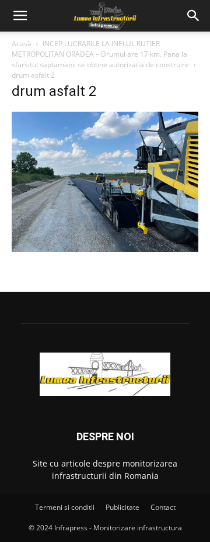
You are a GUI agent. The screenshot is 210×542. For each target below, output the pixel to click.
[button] (19, 16)
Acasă (22, 44)
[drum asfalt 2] (105, 249)
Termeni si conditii (64, 507)
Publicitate (122, 507)
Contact (163, 507)
